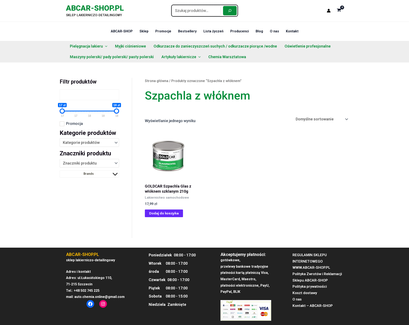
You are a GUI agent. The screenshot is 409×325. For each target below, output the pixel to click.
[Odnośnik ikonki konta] (329, 11)
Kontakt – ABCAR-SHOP (312, 305)
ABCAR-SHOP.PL (95, 8)
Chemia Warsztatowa (227, 57)
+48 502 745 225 (86, 291)
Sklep (144, 31)
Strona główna (156, 81)
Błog (259, 31)
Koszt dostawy (304, 293)
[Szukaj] (230, 10)
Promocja (74, 123)
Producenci (239, 31)
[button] (105, 46)
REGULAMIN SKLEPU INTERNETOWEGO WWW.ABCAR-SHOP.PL (311, 261)
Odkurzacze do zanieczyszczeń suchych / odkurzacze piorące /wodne (215, 46)
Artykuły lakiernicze (178, 57)
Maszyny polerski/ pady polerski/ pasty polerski (112, 57)
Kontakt (292, 31)
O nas (274, 31)
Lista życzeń (213, 31)
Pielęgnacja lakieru (86, 46)
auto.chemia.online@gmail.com (99, 297)
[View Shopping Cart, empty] (339, 11)
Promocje (163, 31)
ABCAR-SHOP (122, 31)
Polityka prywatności (309, 286)
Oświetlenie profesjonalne (308, 46)
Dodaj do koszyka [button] (164, 213)
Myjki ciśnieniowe (130, 46)
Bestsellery (187, 31)
